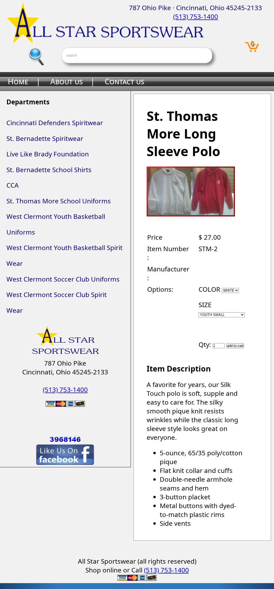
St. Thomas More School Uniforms (58, 200)
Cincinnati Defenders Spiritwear (54, 122)
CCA (12, 185)
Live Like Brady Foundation (47, 153)
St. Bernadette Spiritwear (44, 138)
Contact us (124, 81)
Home (18, 81)
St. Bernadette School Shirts (49, 169)
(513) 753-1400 (195, 16)
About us (66, 81)
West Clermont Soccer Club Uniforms (63, 279)
